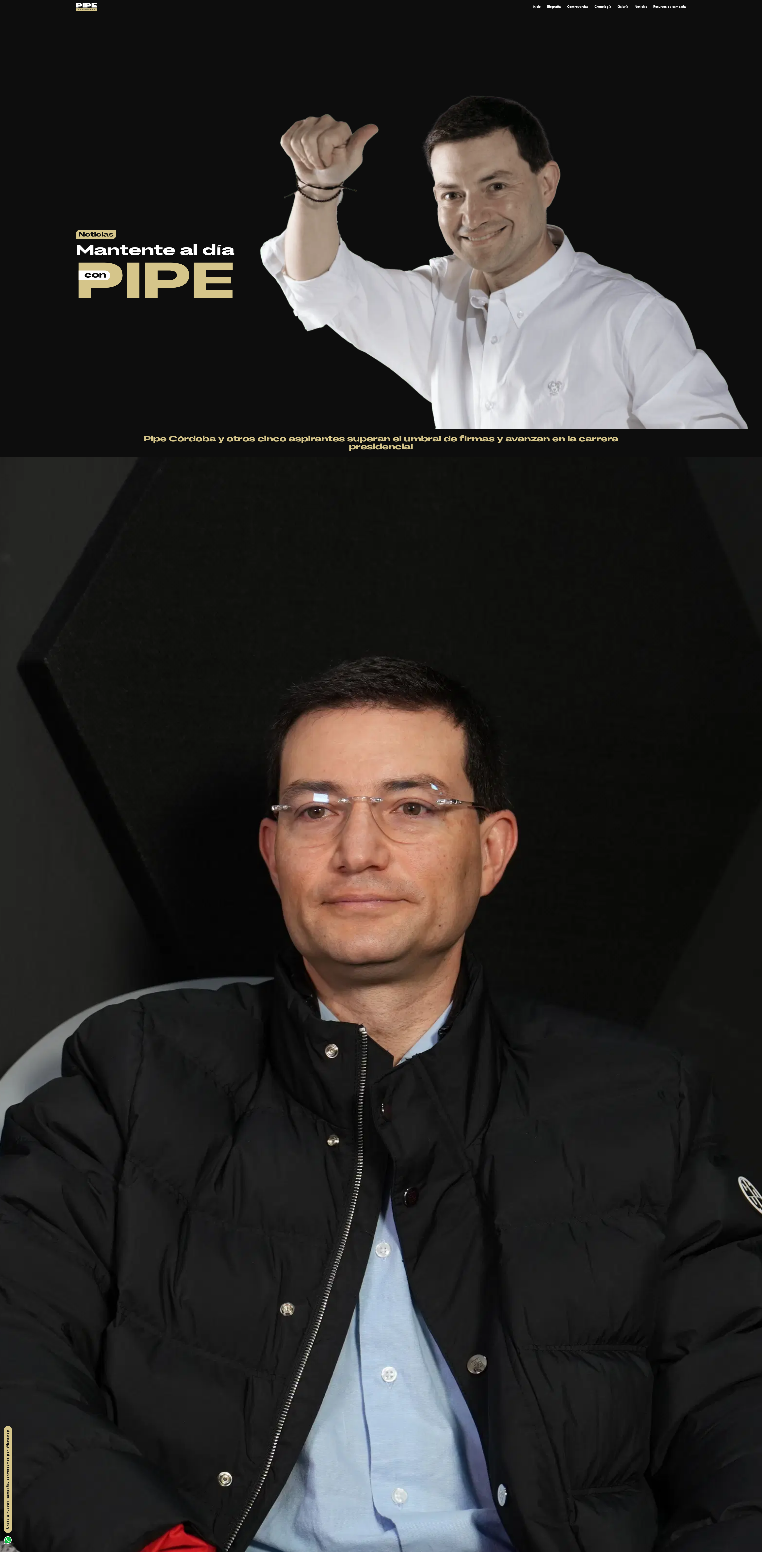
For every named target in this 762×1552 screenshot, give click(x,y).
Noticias (641, 6)
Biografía (554, 6)
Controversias (577, 6)
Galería (623, 6)
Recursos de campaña (669, 6)
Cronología (603, 6)
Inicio (537, 6)
